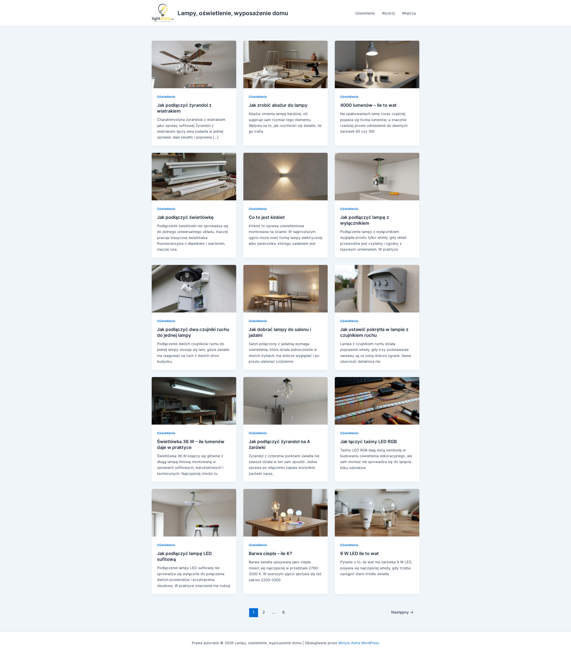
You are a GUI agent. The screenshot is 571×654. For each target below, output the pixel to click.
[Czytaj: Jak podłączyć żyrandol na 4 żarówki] (285, 400)
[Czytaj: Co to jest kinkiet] (285, 176)
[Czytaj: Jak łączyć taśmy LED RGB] (377, 400)
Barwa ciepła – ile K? (270, 553)
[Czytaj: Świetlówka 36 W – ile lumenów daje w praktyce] (194, 400)
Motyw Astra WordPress (358, 643)
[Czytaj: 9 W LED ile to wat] (377, 512)
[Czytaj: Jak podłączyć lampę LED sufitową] (194, 512)
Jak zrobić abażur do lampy (278, 105)
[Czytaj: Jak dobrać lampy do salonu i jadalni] (285, 288)
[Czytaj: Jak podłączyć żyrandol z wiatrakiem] (194, 64)
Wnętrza (409, 13)
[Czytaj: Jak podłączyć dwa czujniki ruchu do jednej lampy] (194, 288)
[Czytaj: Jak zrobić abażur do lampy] (285, 64)
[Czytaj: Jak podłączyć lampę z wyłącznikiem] (377, 176)
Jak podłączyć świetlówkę (185, 217)
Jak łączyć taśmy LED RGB (368, 441)
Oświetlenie (365, 13)
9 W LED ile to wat (359, 553)
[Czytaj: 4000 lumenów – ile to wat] (377, 64)
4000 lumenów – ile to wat (368, 105)
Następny (402, 612)
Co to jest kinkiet (267, 217)
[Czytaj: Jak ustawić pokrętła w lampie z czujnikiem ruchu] (377, 288)
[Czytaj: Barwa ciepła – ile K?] (285, 512)
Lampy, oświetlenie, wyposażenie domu (233, 13)
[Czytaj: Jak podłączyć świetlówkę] (194, 176)
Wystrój (388, 13)
